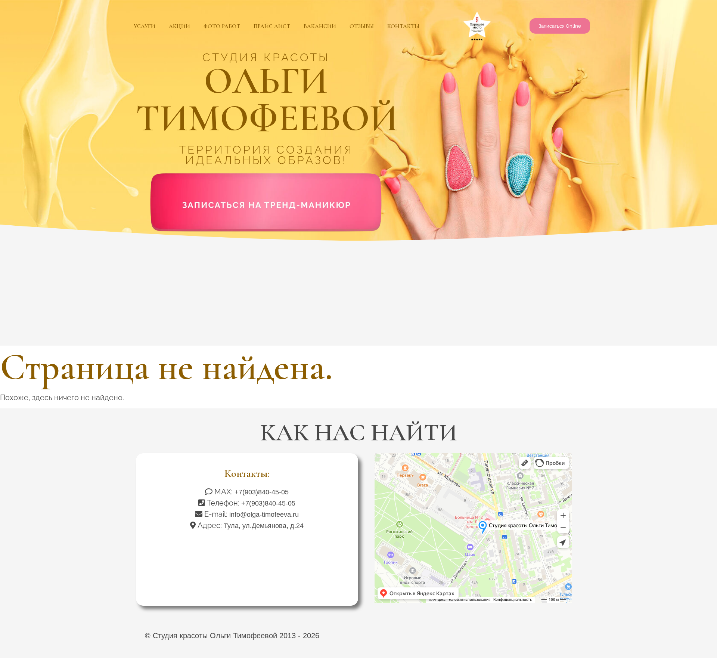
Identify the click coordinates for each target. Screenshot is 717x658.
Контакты (403, 26)
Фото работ (222, 26)
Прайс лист (272, 26)
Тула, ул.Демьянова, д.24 (264, 525)
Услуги (144, 26)
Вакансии (320, 26)
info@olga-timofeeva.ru (264, 514)
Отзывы (362, 26)
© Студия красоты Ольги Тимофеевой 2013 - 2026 (232, 635)
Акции (179, 26)
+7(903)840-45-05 (262, 492)
